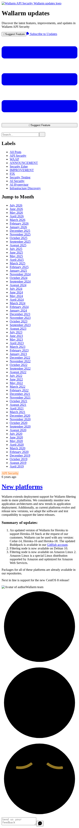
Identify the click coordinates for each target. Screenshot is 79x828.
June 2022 (16, 379)
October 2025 (18, 238)
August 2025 (18, 245)
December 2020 (20, 415)
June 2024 (16, 292)
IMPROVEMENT (22, 170)
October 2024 (18, 278)
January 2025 (18, 270)
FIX (12, 173)
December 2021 (20, 394)
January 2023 (18, 354)
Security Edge (19, 166)
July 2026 (16, 205)
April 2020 (17, 444)
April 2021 (17, 408)
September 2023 (20, 325)
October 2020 (18, 423)
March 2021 (17, 412)
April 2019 (17, 466)
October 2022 (18, 365)
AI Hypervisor (19, 184)
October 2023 (18, 321)
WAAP (14, 159)
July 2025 (16, 249)
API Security (18, 155)
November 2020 (20, 419)
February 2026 (19, 223)
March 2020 (17, 448)
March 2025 (17, 263)
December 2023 (20, 314)
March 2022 (17, 386)
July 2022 (16, 375)
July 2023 (16, 332)
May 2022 (16, 383)
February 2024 (19, 307)
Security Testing (20, 177)
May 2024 (16, 296)
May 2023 (16, 339)
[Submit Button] (42, 134)
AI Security (17, 181)
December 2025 (20, 230)
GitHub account (57, 544)
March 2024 (17, 303)
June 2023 (16, 336)
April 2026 (17, 216)
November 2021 (20, 397)
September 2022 (20, 368)
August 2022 (18, 372)
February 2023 (19, 350)
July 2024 (16, 288)
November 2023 (20, 317)
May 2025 (16, 256)
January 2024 (18, 310)
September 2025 (20, 241)
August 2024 (18, 285)
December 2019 (20, 455)
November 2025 (20, 234)
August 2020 (18, 430)
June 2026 (16, 209)
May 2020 (16, 441)
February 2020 (19, 452)
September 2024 (20, 281)
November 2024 (20, 274)
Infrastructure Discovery (25, 188)
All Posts (15, 152)
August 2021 (18, 404)
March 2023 (17, 346)
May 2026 (16, 212)
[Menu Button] (39, 121)
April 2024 (17, 299)
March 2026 (17, 220)
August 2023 (18, 328)
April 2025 (17, 259)
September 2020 (20, 426)
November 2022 (20, 361)
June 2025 (16, 252)
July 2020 (16, 433)
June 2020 (16, 437)
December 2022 (20, 357)
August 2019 (18, 462)
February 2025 (19, 267)
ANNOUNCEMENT (24, 163)
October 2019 (18, 459)
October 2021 (18, 401)
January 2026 (18, 227)
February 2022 (19, 390)
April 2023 (17, 343)
